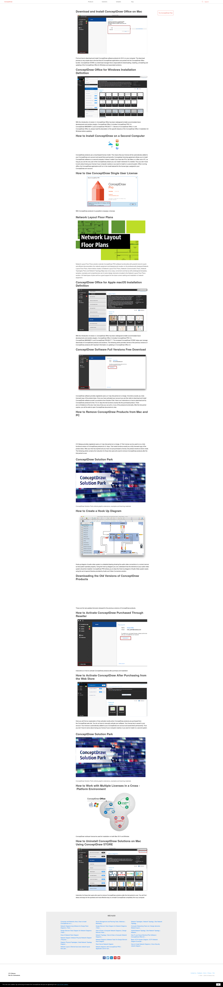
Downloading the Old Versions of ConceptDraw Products (107, 577)
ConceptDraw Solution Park (94, 459)
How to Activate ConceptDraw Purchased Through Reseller (109, 614)
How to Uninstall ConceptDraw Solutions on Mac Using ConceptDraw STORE (108, 842)
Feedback (199, 973)
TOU (213, 973)
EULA (204, 973)
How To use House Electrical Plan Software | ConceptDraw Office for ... (144, 936)
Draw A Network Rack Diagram (70, 935)
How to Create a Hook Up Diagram (98, 511)
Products (90, 2)
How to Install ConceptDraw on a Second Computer (110, 136)
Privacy (209, 973)
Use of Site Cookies (62, 984)
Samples (118, 2)
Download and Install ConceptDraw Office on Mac (109, 11)
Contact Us (193, 973)
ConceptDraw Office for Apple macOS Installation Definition (109, 283)
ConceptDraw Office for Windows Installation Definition (106, 71)
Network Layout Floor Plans (94, 217)
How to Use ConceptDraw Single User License (107, 173)
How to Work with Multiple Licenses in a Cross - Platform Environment (108, 787)
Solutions (104, 2)
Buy (132, 2)
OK (218, 984)
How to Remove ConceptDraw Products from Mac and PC (112, 413)
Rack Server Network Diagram (104, 944)
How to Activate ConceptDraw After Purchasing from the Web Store (111, 677)
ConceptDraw (8, 2)
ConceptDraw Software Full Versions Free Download (111, 349)
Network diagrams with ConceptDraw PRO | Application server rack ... (108, 947)
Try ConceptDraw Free (166, 13)
